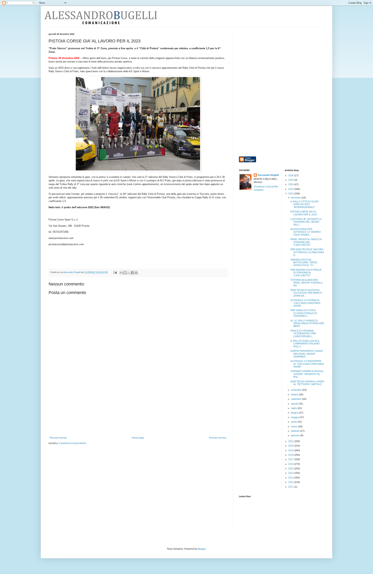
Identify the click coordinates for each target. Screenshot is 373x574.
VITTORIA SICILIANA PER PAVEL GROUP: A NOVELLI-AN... (306, 283)
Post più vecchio (217, 437)
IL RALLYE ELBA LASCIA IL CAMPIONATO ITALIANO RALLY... (305, 344)
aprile (294, 421)
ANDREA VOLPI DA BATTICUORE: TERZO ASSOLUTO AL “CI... (303, 262)
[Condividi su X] (129, 273)
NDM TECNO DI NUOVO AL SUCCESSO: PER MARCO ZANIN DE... (306, 293)
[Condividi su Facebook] (132, 273)
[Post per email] (115, 272)
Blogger (202, 549)
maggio (295, 417)
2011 (291, 486)
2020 (291, 445)
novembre (296, 390)
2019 (291, 450)
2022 (291, 193)
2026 (291, 175)
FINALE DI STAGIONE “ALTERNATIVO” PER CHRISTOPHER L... (303, 333)
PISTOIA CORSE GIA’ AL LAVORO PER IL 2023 (303, 213)
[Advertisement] (138, 407)
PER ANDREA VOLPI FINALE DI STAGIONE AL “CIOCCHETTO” (306, 273)
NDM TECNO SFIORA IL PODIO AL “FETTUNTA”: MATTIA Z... (307, 383)
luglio (294, 408)
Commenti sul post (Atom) (72, 443)
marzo (294, 426)
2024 (291, 184)
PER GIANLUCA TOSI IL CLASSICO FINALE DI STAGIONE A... (303, 313)
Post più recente (58, 437)
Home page (138, 437)
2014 (291, 473)
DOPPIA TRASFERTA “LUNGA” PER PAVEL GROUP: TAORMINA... (306, 354)
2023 (291, 189)
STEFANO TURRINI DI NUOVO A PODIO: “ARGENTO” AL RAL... (306, 374)
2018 (291, 455)
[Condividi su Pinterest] (136, 273)
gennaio (295, 435)
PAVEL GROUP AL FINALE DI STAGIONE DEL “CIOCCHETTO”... (306, 242)
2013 (291, 477)
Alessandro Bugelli (268, 175)
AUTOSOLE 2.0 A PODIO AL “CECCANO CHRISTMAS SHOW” (305, 303)
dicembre (296, 197)
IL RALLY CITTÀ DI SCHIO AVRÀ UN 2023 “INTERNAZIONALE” (304, 204)
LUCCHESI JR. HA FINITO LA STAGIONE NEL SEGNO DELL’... (306, 222)
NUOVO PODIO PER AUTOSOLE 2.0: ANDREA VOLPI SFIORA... (305, 232)
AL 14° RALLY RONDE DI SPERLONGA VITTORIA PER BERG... (307, 323)
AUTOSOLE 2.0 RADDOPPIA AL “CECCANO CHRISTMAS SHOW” (307, 364)
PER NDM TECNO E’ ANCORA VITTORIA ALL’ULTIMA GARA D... (307, 252)
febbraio (295, 431)
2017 (291, 459)
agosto (295, 403)
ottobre (295, 394)
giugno (295, 412)
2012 (291, 482)
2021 (291, 441)
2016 (291, 464)
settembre (296, 399)
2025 (291, 180)
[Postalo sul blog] (125, 273)
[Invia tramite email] (121, 273)
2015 (291, 468)
